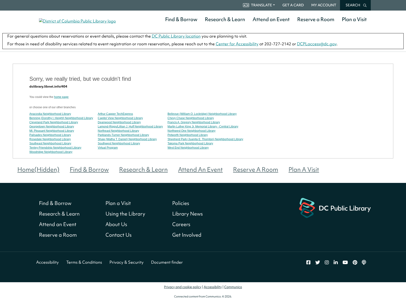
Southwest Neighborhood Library (119, 143)
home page (61, 97)
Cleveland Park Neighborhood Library (53, 122)
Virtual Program (108, 147)
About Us (116, 224)
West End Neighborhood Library (188, 147)
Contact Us (118, 235)
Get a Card (293, 5)
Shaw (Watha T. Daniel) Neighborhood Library (127, 139)
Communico (233, 287)
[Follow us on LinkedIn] (336, 262)
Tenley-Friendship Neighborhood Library (55, 147)
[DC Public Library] (335, 207)
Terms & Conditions (84, 262)
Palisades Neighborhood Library (50, 135)
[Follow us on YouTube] (345, 262)
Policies (180, 203)
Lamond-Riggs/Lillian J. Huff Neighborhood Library (130, 126)
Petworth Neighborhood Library (188, 135)
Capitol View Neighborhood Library (120, 118)
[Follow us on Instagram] (327, 262)
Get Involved (186, 235)
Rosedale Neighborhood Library (50, 139)
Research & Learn (225, 19)
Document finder (167, 262)
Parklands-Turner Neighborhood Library (123, 135)
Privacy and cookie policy (182, 287)
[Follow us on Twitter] (317, 262)
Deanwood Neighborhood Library (119, 122)
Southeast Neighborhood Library (50, 143)
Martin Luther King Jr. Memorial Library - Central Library (203, 126)
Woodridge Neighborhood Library (50, 152)
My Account (323, 5)
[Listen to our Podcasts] (364, 262)
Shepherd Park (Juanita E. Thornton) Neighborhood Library (205, 139)
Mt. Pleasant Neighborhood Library (51, 130)
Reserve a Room (315, 19)
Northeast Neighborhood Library (118, 130)
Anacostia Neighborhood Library (50, 114)
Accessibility (47, 262)
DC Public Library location (176, 36)
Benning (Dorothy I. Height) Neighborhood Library (61, 118)
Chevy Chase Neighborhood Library (191, 118)
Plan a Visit (354, 19)
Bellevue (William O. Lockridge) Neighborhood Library (202, 114)
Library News (187, 213)
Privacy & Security (126, 262)
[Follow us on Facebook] (308, 262)
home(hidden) (38, 170)
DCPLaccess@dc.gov (316, 43)
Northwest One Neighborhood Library (191, 130)
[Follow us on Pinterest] (355, 262)
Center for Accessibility (237, 43)
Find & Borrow (181, 19)
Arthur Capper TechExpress (115, 114)
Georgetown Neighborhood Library (51, 126)
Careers (181, 224)
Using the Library (125, 213)
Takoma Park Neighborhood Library (190, 143)
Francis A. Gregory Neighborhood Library (194, 122)
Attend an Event (271, 19)
